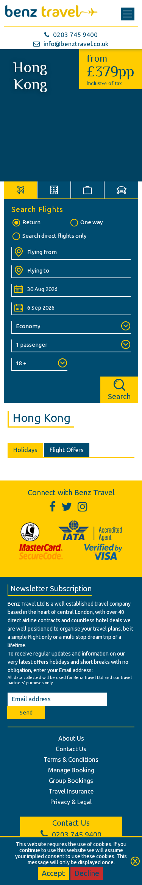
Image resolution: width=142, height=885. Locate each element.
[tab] (20, 189)
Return (31, 222)
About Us (71, 738)
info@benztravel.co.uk (76, 43)
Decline (86, 873)
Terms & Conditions (71, 759)
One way (91, 222)
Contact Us (71, 749)
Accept (53, 873)
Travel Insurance (71, 791)
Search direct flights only (54, 235)
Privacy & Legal (71, 801)
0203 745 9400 (75, 34)
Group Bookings (71, 780)
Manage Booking (71, 770)
